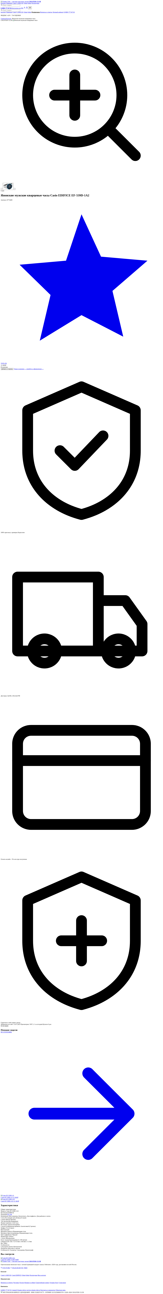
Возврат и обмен (30, 1282)
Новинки (9, 3)
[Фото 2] (8, 186)
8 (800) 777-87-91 (69, 12)
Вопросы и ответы (46, 12)
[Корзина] (27, 8)
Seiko (29, 3)
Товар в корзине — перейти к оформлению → (29, 369)
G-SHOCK (19, 3)
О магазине (62, 1282)
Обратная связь (60, 1290)
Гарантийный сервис (42, 1282)
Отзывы (52, 1282)
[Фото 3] (14, 189)
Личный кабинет (58, 12)
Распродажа (35, 3)
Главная (3, 18)
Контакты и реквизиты (47, 1290)
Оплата (21, 1282)
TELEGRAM (16, 1268)
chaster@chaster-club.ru (19, 1290)
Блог (56, 1282)
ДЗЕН (25, 1268)
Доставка (16, 1282)
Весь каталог (42, 1275)
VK (22, 1268)
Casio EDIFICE (16, 1275)
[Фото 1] (1, 189)
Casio (14, 3)
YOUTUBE (6, 1268)
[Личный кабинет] (24, 8)
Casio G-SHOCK (6, 1275)
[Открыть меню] (30, 7)
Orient (25, 3)
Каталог (3, 3)
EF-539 (9, 1214)
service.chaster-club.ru (33, 1290)
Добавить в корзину (7, 369)
